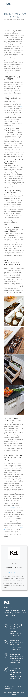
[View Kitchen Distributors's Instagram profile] (15, 563)
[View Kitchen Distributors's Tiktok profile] (12, 563)
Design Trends (20, 19)
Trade (24, 613)
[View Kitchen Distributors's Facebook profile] (9, 563)
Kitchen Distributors (9, 507)
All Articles (13, 19)
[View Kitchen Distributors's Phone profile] (19, 563)
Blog (11, 613)
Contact (6, 615)
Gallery (6, 613)
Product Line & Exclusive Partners (15, 610)
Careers (13, 615)
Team (11, 607)
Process (17, 613)
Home (6, 607)
